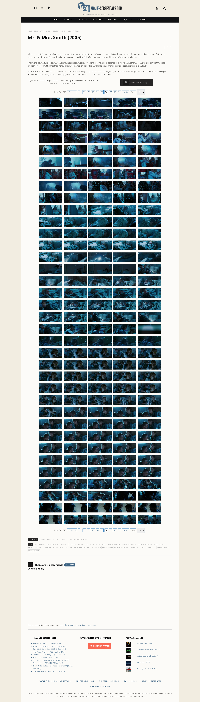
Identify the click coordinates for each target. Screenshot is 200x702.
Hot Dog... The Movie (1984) (147, 668)
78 (115, 92)
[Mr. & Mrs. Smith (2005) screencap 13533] (100, 178)
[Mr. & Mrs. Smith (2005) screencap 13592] (75, 322)
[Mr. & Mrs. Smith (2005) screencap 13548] (100, 214)
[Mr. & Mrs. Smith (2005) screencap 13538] (100, 190)
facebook (37, 8)
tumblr (51, 8)
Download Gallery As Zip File (139, 83)
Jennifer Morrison (145, 544)
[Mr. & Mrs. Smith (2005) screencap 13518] (100, 143)
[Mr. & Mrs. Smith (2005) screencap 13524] (125, 155)
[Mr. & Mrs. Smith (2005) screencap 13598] (100, 333)
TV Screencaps (130, 681)
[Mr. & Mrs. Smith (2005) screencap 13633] (100, 417)
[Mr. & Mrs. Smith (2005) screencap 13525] (149, 155)
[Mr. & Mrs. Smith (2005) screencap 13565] (149, 250)
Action (56, 540)
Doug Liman (100, 544)
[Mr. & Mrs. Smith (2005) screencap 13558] (100, 238)
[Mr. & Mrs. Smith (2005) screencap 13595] (149, 322)
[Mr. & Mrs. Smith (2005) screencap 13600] (149, 333)
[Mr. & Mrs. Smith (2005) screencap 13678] (100, 524)
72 (89, 92)
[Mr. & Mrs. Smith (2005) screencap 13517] (75, 143)
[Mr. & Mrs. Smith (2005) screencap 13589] (125, 310)
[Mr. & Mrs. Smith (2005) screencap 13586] (50, 310)
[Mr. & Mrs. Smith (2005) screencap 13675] (149, 512)
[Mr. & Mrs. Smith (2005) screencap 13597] (75, 333)
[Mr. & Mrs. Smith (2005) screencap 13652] (75, 464)
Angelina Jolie (53, 544)
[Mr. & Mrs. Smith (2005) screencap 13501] (50, 107)
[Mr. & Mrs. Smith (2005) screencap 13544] (125, 202)
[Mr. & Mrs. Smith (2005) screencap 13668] (100, 500)
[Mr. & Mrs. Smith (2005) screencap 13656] (50, 476)
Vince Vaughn (33, 551)
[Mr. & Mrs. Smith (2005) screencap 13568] (100, 262)
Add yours (69, 565)
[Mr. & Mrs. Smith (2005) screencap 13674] (125, 512)
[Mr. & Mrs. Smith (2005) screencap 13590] (149, 310)
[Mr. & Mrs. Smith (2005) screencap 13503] (100, 107)
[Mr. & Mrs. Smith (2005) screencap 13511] (50, 131)
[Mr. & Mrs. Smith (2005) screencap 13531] (50, 178)
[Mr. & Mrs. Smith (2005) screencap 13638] (100, 429)
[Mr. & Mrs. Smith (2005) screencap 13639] (125, 429)
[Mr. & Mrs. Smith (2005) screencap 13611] (50, 369)
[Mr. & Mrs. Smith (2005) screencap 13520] (149, 143)
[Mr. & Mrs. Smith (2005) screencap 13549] (125, 214)
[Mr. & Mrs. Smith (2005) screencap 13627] (75, 405)
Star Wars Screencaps (100, 686)
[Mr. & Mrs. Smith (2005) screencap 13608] (100, 357)
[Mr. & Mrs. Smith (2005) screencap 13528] (100, 167)
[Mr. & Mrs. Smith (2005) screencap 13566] (50, 262)
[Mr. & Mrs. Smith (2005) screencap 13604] (125, 345)
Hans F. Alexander (129, 544)
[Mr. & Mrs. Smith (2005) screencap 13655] (149, 464)
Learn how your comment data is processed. (78, 625)
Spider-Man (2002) (143, 662)
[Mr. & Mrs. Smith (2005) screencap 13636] (50, 429)
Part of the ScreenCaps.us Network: (55, 681)
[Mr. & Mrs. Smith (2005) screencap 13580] (149, 286)
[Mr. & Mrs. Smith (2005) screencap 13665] (149, 488)
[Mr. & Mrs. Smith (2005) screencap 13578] (100, 286)
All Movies (69, 20)
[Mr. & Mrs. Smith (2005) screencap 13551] (50, 226)
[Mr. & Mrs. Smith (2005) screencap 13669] (125, 500)
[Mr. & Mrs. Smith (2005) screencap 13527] (75, 167)
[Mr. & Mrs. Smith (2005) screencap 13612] (75, 369)
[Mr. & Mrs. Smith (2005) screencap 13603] (100, 345)
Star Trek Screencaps (151, 681)
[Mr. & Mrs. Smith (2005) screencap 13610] (149, 357)
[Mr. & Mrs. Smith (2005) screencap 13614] (125, 369)
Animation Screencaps (109, 681)
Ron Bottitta (135, 547)
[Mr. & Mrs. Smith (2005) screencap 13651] (50, 464)
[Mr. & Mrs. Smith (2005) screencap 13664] (125, 488)
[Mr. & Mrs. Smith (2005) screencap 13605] (149, 345)
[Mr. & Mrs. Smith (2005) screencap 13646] (50, 453)
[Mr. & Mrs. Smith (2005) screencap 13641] (50, 441)
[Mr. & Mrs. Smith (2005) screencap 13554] (125, 226)
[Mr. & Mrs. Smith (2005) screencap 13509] (125, 119)
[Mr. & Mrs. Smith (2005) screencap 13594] (125, 322)
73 (93, 92)
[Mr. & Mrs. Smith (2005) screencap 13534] (125, 178)
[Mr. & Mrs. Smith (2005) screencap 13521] (50, 155)
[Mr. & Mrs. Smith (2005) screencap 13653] (100, 464)
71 (84, 92)
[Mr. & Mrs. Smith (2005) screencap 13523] (100, 155)
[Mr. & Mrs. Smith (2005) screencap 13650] (149, 453)
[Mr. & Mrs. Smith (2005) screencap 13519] (125, 143)
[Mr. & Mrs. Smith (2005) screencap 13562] (75, 250)
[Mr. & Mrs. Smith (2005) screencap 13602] (75, 345)
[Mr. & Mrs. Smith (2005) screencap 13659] (125, 476)
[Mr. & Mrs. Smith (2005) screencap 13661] (50, 488)
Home (56, 20)
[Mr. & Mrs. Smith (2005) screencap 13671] (50, 512)
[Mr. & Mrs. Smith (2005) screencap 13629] (125, 405)
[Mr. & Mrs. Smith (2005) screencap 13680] (149, 524)
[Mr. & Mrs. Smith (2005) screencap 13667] (75, 500)
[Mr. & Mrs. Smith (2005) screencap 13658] (100, 476)
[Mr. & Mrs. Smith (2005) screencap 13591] (50, 322)
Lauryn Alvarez (62, 547)
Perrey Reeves (107, 547)
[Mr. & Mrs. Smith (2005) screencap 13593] (100, 322)
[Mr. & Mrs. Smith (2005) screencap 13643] (100, 441)
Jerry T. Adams (159, 544)
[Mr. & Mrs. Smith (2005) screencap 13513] (100, 131)
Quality (128, 20)
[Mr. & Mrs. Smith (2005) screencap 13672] (75, 512)
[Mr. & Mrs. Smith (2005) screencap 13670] (149, 500)
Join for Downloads (85, 681)
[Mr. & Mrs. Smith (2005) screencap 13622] (75, 393)
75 (102, 92)
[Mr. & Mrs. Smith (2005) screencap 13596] (50, 333)
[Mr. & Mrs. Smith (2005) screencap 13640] (149, 429)
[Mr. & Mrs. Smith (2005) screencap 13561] (50, 250)
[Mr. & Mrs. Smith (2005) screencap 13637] (75, 429)
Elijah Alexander (113, 544)
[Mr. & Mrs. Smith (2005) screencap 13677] (75, 524)
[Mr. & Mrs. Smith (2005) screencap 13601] (50, 345)
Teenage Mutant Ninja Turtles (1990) (150, 650)
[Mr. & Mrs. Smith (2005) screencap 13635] (149, 417)
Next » (125, 92)
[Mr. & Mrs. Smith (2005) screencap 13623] (100, 393)
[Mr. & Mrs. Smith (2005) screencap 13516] (50, 143)
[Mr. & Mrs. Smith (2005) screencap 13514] (125, 131)
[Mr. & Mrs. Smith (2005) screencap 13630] (149, 405)
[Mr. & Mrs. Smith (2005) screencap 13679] (125, 524)
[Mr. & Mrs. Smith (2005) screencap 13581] (50, 298)
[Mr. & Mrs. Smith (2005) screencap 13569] (125, 262)
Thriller (83, 540)
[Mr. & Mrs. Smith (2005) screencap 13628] (100, 405)
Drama (76, 540)
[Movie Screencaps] (100, 7)
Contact (142, 20)
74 (97, 92)
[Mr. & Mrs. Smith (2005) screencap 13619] (125, 381)
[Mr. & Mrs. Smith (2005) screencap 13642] (75, 441)
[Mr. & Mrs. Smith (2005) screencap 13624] (125, 393)
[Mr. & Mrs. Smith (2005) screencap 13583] (100, 298)
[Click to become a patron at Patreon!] (99, 649)
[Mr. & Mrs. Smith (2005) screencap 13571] (50, 274)
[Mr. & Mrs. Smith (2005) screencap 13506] (50, 119)
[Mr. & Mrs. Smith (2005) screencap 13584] (125, 298)
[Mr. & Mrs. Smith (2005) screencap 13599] (125, 333)
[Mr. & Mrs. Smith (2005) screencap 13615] (149, 369)
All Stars (83, 20)
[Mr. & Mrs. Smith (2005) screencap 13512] (75, 131)
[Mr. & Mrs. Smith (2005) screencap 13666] (50, 500)
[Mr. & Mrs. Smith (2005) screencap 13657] (75, 476)
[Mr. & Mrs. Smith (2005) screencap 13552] (75, 226)
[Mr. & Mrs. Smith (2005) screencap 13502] (75, 107)
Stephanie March (149, 547)
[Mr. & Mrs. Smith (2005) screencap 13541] (50, 202)
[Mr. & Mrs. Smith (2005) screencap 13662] (75, 488)
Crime (70, 540)
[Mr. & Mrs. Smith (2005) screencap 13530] (149, 167)
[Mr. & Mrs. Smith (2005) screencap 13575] (149, 274)
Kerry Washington (46, 547)
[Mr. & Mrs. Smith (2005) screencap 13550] (149, 214)
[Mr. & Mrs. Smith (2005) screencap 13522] (75, 155)
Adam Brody (40, 544)
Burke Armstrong (76, 544)
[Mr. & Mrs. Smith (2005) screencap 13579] (125, 286)
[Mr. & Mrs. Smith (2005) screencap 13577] (75, 286)
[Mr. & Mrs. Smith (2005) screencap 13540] (149, 190)
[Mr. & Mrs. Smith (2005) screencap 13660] (149, 476)
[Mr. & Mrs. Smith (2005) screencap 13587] (75, 310)
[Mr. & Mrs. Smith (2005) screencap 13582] (75, 298)
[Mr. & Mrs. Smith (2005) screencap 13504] (125, 107)
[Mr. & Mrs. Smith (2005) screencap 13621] (50, 393)
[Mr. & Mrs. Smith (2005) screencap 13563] (100, 250)
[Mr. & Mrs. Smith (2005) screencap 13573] (100, 274)
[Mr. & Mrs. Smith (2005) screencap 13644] (125, 441)
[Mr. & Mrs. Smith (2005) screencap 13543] (100, 202)
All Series (112, 20)
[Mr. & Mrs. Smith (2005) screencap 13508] (100, 119)
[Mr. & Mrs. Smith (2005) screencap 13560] (149, 238)
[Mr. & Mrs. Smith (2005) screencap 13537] (75, 190)
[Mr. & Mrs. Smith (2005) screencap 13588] (100, 310)
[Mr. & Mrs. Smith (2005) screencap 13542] (75, 202)
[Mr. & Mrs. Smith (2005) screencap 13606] (50, 357)
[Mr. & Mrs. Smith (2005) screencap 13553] (100, 226)
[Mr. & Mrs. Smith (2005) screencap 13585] (149, 298)
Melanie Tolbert (76, 547)
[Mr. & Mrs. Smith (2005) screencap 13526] (50, 167)
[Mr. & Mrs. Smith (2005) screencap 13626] (50, 405)
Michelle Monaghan (92, 547)
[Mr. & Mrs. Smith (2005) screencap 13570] (149, 262)
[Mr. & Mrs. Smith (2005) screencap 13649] (125, 453)
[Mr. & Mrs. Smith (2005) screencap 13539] (125, 190)
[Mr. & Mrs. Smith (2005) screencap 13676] (50, 524)
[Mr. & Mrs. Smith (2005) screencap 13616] (50, 381)
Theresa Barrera (163, 547)
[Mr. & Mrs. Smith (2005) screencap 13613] (100, 369)
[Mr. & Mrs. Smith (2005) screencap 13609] (125, 357)
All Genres (98, 20)
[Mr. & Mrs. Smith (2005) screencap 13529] (125, 167)
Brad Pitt (64, 544)
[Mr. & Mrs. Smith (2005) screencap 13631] (50, 417)
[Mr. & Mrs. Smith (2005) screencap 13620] (149, 381)
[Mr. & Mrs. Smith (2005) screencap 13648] (100, 453)
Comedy (63, 540)
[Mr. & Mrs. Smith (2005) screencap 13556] (50, 238)
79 (119, 92)
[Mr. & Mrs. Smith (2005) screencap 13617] (75, 381)
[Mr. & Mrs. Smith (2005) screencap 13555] (149, 226)
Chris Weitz (89, 544)
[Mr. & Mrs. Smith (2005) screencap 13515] (149, 131)
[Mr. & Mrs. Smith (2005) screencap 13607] (75, 357)
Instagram (44, 8)
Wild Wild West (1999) (144, 643)
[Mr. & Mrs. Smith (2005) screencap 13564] (125, 250)
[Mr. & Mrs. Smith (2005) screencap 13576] (50, 286)
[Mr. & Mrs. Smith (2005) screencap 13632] (75, 417)
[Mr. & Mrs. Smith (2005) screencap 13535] (149, 178)
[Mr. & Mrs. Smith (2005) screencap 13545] (149, 202)
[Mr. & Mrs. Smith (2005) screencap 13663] (100, 488)
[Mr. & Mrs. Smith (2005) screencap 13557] (75, 238)
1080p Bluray (46, 540)
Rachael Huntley (121, 547)
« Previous (71, 92)
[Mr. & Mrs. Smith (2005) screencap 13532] (75, 178)
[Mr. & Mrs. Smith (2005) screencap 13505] (149, 107)
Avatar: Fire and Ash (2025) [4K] (148, 656)
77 (111, 92)
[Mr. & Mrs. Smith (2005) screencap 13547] (75, 214)
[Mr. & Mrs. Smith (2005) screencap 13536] (50, 190)
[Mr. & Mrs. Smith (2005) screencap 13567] (75, 262)
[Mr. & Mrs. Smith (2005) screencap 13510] (149, 119)
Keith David (33, 547)
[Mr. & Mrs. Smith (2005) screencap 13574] (125, 274)
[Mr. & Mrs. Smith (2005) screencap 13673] (100, 512)
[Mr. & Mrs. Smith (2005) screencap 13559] (125, 238)
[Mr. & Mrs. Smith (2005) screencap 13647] (75, 453)
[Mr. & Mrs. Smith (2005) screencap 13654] (125, 464)
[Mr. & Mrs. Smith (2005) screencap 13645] (149, 441)
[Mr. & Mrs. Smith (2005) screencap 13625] (149, 393)
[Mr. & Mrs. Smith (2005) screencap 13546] (50, 214)
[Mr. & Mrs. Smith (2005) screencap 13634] (125, 417)
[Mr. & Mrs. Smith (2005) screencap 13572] (75, 274)
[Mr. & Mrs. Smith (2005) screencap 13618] (100, 381)
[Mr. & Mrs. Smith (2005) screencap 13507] (75, 119)
